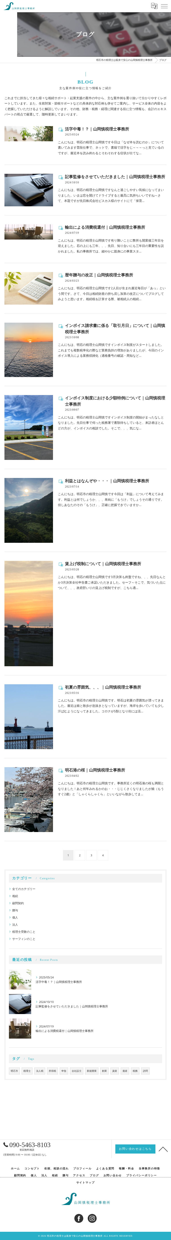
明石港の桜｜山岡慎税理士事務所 (95, 770)
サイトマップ (85, 1182)
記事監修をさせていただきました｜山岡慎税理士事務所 (115, 176)
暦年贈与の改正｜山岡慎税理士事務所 (99, 275)
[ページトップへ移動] (163, 1148)
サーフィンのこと (23, 939)
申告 (63, 1070)
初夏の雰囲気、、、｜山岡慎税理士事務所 (103, 687)
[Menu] (164, 6)
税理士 (27, 1070)
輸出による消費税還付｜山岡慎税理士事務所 (105, 227)
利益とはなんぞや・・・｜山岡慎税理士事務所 (107, 481)
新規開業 (92, 1070)
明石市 (14, 1070)
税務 (135, 1070)
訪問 (145, 1070)
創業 (104, 1070)
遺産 (124, 1070)
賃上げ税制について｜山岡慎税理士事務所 (103, 564)
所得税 (52, 1070)
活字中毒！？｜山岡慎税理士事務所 (97, 129)
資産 (114, 1070)
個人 (15, 917)
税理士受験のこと (23, 932)
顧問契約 (18, 903)
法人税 (39, 1070)
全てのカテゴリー (23, 889)
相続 (15, 896)
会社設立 (76, 1070)
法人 (15, 924)
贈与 (15, 910)
